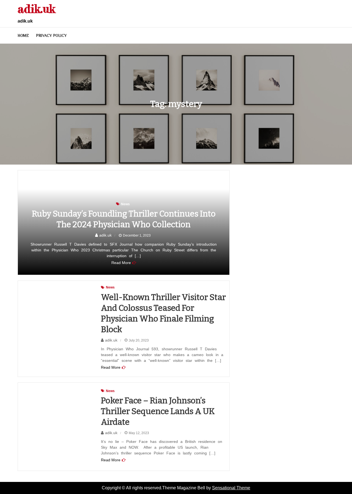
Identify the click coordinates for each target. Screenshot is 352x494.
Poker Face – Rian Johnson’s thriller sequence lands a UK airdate (158, 411)
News (125, 204)
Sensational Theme (231, 487)
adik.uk (36, 9)
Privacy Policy (51, 35)
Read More (121, 262)
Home (23, 35)
